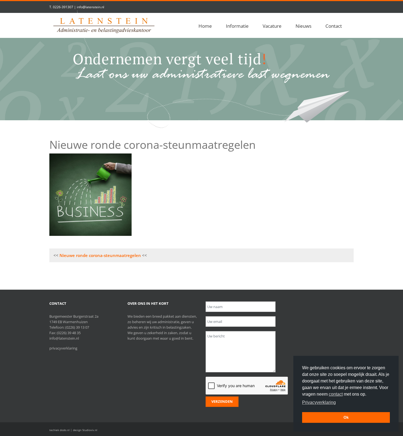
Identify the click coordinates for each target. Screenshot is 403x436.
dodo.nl (65, 430)
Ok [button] (346, 417)
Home (205, 26)
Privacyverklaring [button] (319, 402)
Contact (333, 26)
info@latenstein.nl (90, 7)
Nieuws (303, 26)
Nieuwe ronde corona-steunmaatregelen (100, 255)
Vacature (272, 26)
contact (336, 394)
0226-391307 (63, 7)
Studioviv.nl (89, 430)
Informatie (237, 26)
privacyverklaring (63, 348)
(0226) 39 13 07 (77, 327)
